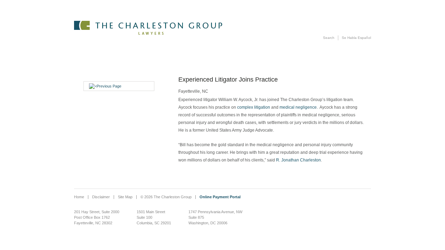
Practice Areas (196, 3)
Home (79, 197)
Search (328, 38)
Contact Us (348, 3)
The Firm (167, 3)
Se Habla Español (356, 38)
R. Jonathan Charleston (298, 160)
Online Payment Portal (220, 197)
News (321, 3)
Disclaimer (101, 197)
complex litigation (253, 107)
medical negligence (298, 107)
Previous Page (109, 86)
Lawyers (239, 3)
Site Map (125, 197)
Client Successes (280, 3)
